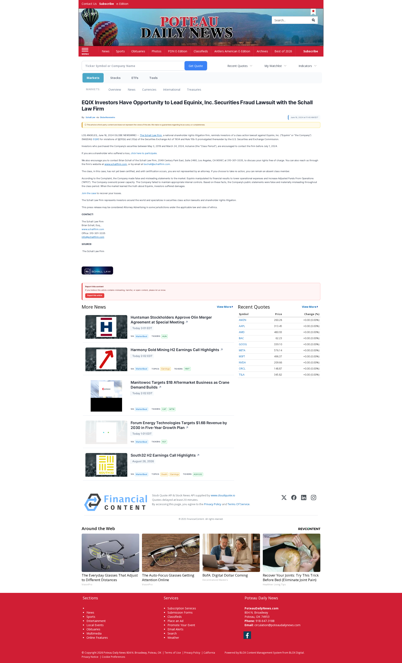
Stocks (115, 78)
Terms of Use (173, 652)
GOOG (243, 344)
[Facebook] (294, 502)
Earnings (165, 369)
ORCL (242, 368)
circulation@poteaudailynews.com (277, 625)
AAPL (242, 326)
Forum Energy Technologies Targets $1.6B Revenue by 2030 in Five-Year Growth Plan (179, 425)
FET (164, 442)
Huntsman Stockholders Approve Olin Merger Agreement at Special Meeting (171, 319)
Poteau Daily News (115, 652)
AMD (242, 332)
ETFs (134, 78)
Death (164, 474)
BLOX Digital (296, 652)
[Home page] (201, 20)
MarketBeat (141, 336)
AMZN (242, 320)
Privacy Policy (212, 504)
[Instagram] (313, 502)
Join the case (89, 193)
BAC (241, 338)
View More (224, 307)
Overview (114, 89)
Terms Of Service (239, 504)
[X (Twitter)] (284, 502)
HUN (164, 336)
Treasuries (194, 89)
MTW (171, 409)
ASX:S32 (198, 474)
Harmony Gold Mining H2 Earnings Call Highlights (177, 350)
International (171, 89)
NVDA (242, 362)
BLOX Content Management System (261, 652)
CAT (164, 409)
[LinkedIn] (303, 502)
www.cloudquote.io (223, 495)
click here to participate (144, 153)
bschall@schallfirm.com (157, 164)
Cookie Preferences (113, 656)
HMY (187, 369)
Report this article (94, 295)
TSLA (242, 374)
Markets (93, 78)
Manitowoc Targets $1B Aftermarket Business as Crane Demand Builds (180, 384)
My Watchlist (273, 66)
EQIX (95, 139)
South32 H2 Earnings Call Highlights (165, 455)
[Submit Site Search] (313, 20)
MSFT (242, 356)
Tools (153, 78)
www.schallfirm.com (93, 229)
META (242, 350)
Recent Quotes (237, 66)
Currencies (149, 89)
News (131, 89)
